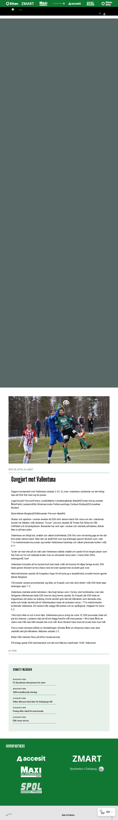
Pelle (14, 650)
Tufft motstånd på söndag (25, 692)
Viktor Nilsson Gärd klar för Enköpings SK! (33, 702)
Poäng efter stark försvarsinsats (28, 711)
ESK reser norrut (20, 721)
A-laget (28, 469)
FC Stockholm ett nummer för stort (29, 683)
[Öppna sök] (100, 13)
